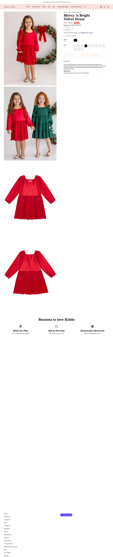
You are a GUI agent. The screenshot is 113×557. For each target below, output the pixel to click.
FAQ (5, 522)
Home (65, 12)
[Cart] (108, 7)
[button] (44, 7)
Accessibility (7, 552)
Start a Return (7, 534)
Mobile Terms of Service (10, 546)
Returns (6, 531)
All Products (7, 516)
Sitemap (6, 555)
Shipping (66, 25)
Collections (7, 519)
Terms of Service (8, 543)
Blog (5, 549)
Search (6, 513)
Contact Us (7, 525)
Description (67, 61)
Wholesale (7, 528)
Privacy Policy (7, 540)
